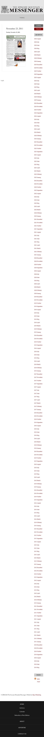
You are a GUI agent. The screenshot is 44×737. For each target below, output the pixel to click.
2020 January (37, 293)
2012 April (37, 593)
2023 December (38, 142)
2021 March (37, 248)
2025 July (36, 80)
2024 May (36, 126)
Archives (22, 708)
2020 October (37, 264)
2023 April (37, 168)
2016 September (38, 422)
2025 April (37, 90)
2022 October (37, 187)
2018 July (36, 351)
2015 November (38, 454)
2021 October (37, 226)
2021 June (36, 238)
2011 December (38, 606)
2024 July (36, 119)
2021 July (36, 235)
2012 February (38, 600)
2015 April (37, 477)
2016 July (36, 429)
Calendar (22, 711)
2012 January (37, 603)
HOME (22, 704)
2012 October (37, 574)
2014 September (38, 500)
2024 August (37, 116)
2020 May (36, 280)
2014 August (37, 503)
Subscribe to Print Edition (22, 715)
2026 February (38, 58)
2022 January (37, 216)
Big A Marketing (37, 695)
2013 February (38, 561)
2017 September (38, 384)
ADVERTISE (22, 727)
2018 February (38, 367)
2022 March (37, 209)
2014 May (36, 512)
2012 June (36, 587)
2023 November (38, 145)
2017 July (36, 390)
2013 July (36, 545)
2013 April (37, 554)
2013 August (37, 541)
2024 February (38, 135)
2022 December (38, 180)
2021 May (36, 242)
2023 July (36, 158)
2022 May (36, 203)
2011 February (38, 638)
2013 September (38, 538)
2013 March (37, 558)
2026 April (37, 51)
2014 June (36, 509)
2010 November (38, 648)
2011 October (37, 612)
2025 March (37, 93)
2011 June (36, 625)
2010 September (38, 654)
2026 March (37, 55)
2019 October (37, 303)
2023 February (38, 174)
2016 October (37, 419)
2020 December (38, 258)
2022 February (38, 213)
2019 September (38, 306)
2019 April (37, 322)
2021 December (38, 219)
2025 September (38, 74)
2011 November (38, 609)
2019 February (38, 329)
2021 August (37, 232)
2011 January (37, 641)
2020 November (38, 261)
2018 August (37, 348)
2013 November (38, 532)
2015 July (36, 467)
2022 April (37, 206)
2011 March (37, 635)
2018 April (37, 361)
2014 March (37, 519)
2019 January (37, 332)
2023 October (37, 148)
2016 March (37, 442)
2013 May (36, 551)
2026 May (36, 48)
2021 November (38, 222)
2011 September (38, 616)
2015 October (37, 458)
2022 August (37, 193)
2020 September (38, 267)
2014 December (38, 490)
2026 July (36, 42)
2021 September (38, 229)
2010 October (37, 651)
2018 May (36, 358)
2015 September (38, 461)
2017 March (37, 403)
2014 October (37, 496)
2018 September (38, 345)
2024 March (37, 132)
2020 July (36, 274)
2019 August (37, 309)
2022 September (38, 190)
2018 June (36, 354)
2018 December (38, 335)
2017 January (37, 409)
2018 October (37, 342)
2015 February (38, 483)
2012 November (38, 571)
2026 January (37, 61)
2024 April (37, 129)
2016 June (36, 432)
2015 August (37, 464)
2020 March (37, 287)
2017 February (38, 406)
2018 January (37, 371)
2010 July (36, 661)
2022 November (38, 184)
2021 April (37, 245)
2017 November (38, 377)
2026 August (37, 39)
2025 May (36, 87)
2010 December (38, 645)
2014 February (38, 522)
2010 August (37, 658)
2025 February (38, 97)
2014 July (36, 506)
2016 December (38, 413)
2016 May (36, 435)
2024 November (38, 106)
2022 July (36, 197)
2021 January (37, 255)
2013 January (37, 564)
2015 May (36, 474)
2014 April (37, 516)
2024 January (37, 138)
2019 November (38, 300)
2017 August (37, 387)
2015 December (38, 451)
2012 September (38, 577)
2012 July (36, 583)
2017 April (37, 400)
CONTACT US (22, 734)
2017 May (36, 396)
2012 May (36, 590)
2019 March (37, 325)
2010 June (36, 664)
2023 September (38, 151)
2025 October (37, 71)
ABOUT (22, 721)
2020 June (36, 277)
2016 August (37, 425)
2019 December (38, 296)
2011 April (37, 632)
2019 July (36, 313)
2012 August (37, 580)
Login (2, 80)
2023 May (36, 164)
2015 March (37, 480)
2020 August (37, 271)
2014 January (37, 525)
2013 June (36, 548)
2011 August (37, 619)
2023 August (37, 155)
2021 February (38, 251)
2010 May (36, 667)
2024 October (37, 109)
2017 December (38, 374)
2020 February (38, 290)
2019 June (36, 316)
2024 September (38, 113)
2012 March (37, 596)
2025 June (36, 84)
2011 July (36, 622)
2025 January (37, 100)
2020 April (37, 284)
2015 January (37, 487)
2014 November (38, 493)
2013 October (37, 535)
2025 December (38, 64)
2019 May (36, 319)
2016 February (38, 445)
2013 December (38, 529)
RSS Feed (38, 680)
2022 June (36, 200)
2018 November (38, 338)
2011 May (36, 629)
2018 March (37, 364)
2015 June (36, 471)
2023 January (37, 177)
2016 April (37, 438)
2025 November (38, 68)
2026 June (36, 45)
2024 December (38, 103)
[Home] (22, 10)
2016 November (38, 416)
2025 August (37, 77)
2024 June (36, 122)
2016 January (37, 448)
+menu (22, 18)
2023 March (37, 171)
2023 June (36, 161)
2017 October (37, 380)
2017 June (36, 393)
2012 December (38, 567)
